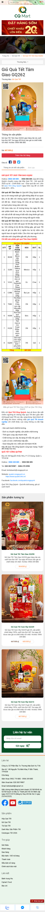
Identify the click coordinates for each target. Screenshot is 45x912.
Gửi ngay (20, 746)
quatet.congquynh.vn (17, 474)
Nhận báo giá (38, 901)
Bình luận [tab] (31, 168)
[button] (41, 84)
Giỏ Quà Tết (16, 56)
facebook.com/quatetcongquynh (22, 480)
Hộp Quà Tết (6, 819)
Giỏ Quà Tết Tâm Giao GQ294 (22, 554)
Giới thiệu (5, 845)
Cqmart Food (7, 882)
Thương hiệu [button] (22, 62)
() (42, 2)
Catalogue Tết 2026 (9, 833)
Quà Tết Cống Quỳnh (13, 186)
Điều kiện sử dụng (8, 863)
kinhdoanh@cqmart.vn (14, 786)
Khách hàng (6, 849)
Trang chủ (5, 56)
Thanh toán (6, 859)
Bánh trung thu (7, 879)
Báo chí (4, 886)
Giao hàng (5, 852)
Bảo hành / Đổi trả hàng (10, 856)
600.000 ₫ (26, 642)
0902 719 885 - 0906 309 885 (21, 779)
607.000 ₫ (22, 716)
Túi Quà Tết (6, 826)
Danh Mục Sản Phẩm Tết (11, 829)
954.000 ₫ (22, 566)
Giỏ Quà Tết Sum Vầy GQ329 (22, 627)
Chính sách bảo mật (9, 866)
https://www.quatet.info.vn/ (16, 476)
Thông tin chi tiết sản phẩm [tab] (13, 168)
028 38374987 (18, 782)
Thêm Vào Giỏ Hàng (22, 155)
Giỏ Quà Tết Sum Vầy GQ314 (22, 702)
